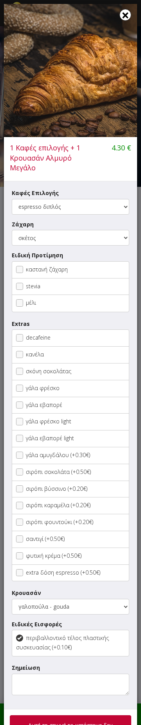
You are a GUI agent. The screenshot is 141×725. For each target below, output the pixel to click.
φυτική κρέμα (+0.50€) (53, 555)
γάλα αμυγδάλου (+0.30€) (58, 455)
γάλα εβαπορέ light (50, 438)
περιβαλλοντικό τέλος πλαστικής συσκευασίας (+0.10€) (62, 642)
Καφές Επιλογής (35, 193)
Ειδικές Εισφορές (37, 624)
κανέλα (35, 354)
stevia (33, 286)
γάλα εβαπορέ (44, 405)
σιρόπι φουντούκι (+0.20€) (59, 522)
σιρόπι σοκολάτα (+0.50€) (58, 471)
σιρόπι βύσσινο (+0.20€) (56, 488)
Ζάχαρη (23, 224)
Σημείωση (26, 667)
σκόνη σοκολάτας (48, 371)
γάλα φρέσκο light (48, 421)
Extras (21, 323)
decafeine (38, 337)
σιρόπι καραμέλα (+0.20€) (58, 505)
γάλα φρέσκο (43, 388)
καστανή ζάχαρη (47, 269)
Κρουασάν (26, 593)
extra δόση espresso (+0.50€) (63, 572)
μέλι (31, 302)
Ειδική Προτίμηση (37, 255)
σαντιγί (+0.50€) (45, 538)
